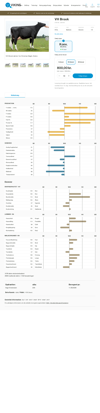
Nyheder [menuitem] (66, 5)
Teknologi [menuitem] (34, 5)
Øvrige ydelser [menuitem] (57, 5)
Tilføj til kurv (82, 76)
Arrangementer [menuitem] (76, 5)
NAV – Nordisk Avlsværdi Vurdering (57, 303)
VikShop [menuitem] (26, 5)
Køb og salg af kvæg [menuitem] (45, 5)
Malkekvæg (15, 95)
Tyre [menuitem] (20, 5)
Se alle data (59, 34)
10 (64, 76)
